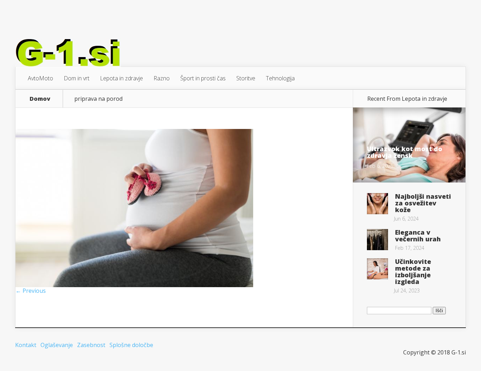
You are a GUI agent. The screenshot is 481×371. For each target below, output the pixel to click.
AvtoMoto (40, 78)
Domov (40, 98)
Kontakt (25, 345)
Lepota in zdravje (121, 78)
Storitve (245, 78)
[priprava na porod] (134, 285)
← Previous (30, 291)
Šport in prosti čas (203, 78)
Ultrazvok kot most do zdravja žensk (404, 152)
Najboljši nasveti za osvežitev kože (423, 203)
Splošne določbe (131, 345)
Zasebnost (91, 345)
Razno (162, 78)
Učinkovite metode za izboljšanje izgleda (413, 271)
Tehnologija (280, 78)
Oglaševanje (56, 345)
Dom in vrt (76, 78)
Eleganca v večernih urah (418, 235)
